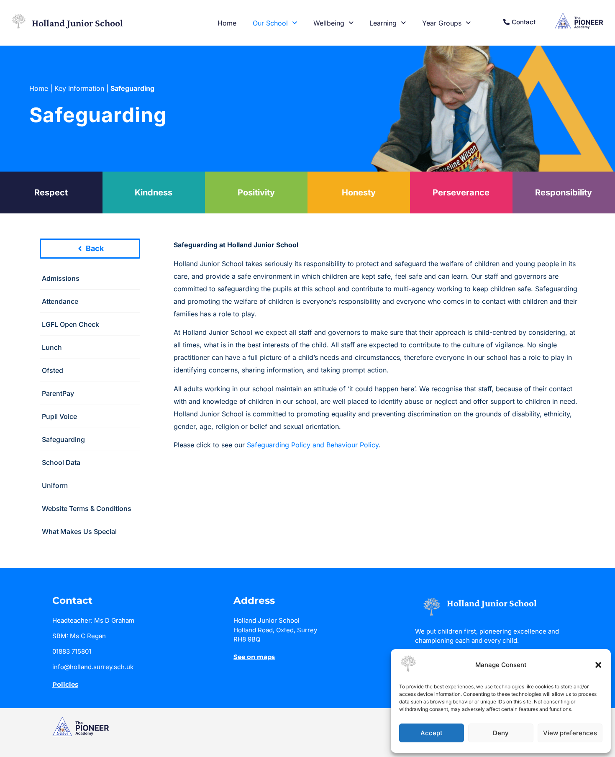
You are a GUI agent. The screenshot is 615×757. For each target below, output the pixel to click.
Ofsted (52, 370)
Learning (383, 23)
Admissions (60, 278)
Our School (270, 23)
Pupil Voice (59, 416)
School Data (61, 462)
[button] (598, 665)
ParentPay (58, 393)
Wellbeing (328, 23)
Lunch (52, 347)
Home (227, 23)
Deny (501, 733)
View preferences (570, 733)
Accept (431, 733)
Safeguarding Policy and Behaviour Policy (313, 445)
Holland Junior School (77, 22)
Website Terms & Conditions (86, 508)
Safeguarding (63, 439)
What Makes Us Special (79, 531)
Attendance (60, 301)
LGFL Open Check (70, 324)
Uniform (55, 485)
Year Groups (441, 23)
